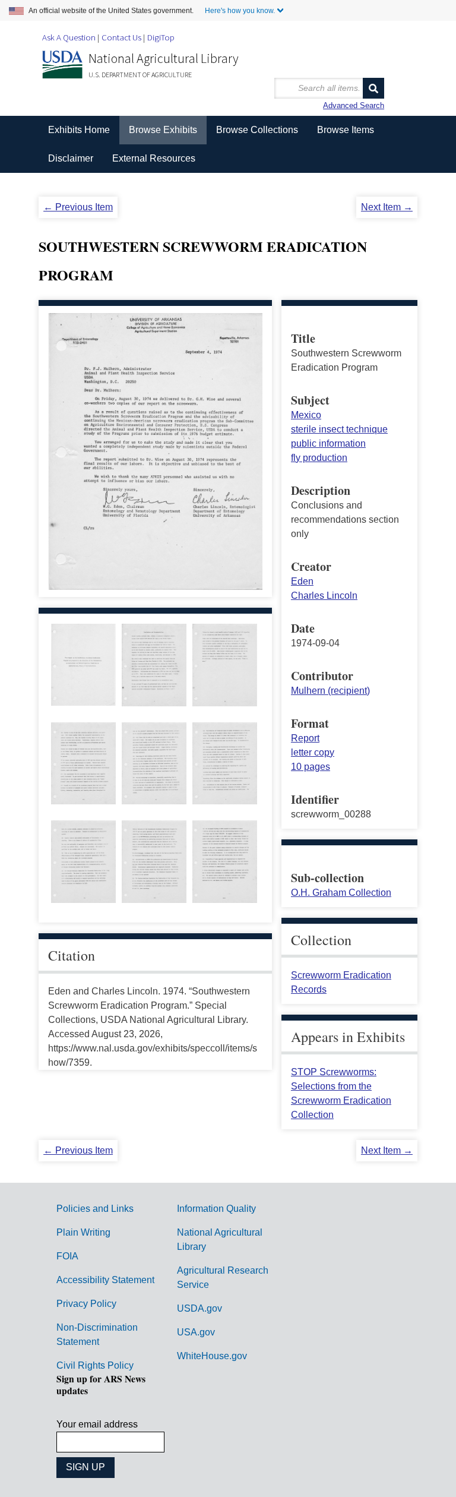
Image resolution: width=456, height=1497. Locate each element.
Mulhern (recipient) (330, 691)
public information (328, 443)
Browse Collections (257, 130)
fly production (319, 458)
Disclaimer (70, 158)
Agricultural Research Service (222, 1277)
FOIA (67, 1256)
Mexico (306, 415)
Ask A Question (69, 37)
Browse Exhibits (163, 130)
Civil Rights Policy (95, 1365)
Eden (302, 581)
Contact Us (121, 37)
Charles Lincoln (324, 595)
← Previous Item (78, 207)
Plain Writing (83, 1232)
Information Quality (216, 1209)
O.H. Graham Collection (341, 893)
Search (373, 88)
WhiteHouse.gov (212, 1356)
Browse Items (345, 130)
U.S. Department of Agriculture (140, 74)
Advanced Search (353, 105)
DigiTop (161, 37)
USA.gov (196, 1332)
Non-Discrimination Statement (97, 1334)
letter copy (312, 752)
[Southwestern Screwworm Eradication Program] (83, 698)
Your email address (97, 1424)
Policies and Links (95, 1209)
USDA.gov (199, 1308)
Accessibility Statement (105, 1280)
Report (305, 738)
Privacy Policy (86, 1304)
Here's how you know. (240, 11)
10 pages (310, 767)
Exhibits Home (79, 130)
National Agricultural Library (163, 58)
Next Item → (387, 207)
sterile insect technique (339, 429)
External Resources (153, 158)
